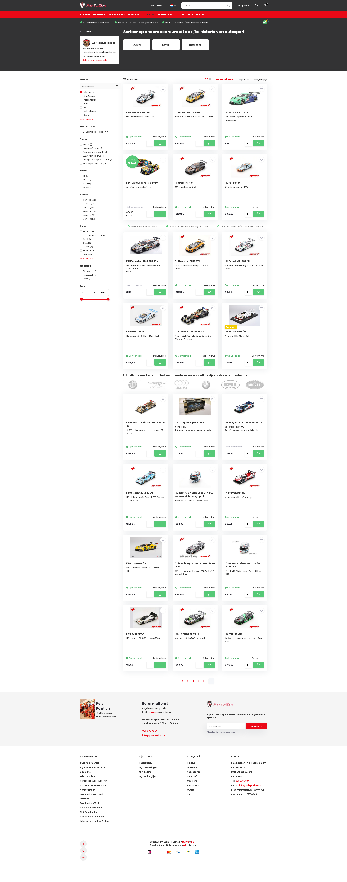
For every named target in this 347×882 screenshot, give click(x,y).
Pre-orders (165, 14)
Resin (88, 278)
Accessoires (116, 14)
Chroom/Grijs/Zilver (94, 235)
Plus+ (194, 842)
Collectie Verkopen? (91, 807)
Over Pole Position (89, 763)
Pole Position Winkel (90, 803)
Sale (190, 14)
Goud (87, 242)
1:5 (86, 176)
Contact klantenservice (93, 785)
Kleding (85, 14)
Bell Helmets (89, 111)
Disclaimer (85, 771)
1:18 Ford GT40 (233, 182)
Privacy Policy (87, 776)
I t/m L (88, 207)
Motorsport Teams (94, 163)
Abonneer (256, 726)
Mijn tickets (145, 771)
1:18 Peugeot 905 (135, 633)
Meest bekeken (224, 79)
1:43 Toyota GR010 (235, 492)
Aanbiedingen (87, 789)
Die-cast (90, 271)
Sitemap (84, 798)
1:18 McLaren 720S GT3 (187, 261)
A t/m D (89, 200)
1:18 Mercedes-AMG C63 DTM (142, 261)
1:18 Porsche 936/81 (235, 331)
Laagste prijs (243, 79)
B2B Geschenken (89, 812)
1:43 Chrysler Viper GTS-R (189, 422)
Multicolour (91, 250)
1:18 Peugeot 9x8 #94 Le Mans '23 (243, 422)
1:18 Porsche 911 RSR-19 (187, 112)
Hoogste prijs (260, 79)
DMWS (185, 842)
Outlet (180, 14)
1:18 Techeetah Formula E (189, 331)
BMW (86, 107)
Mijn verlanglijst (147, 776)
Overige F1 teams (93, 148)
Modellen (99, 14)
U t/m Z (89, 218)
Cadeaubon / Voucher (92, 816)
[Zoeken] (228, 5)
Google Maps (152, 712)
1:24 (87, 183)
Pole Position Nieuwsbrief (93, 794)
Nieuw (200, 14)
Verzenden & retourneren (93, 780)
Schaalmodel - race (96, 131)
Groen (88, 246)
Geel (87, 239)
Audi (85, 103)
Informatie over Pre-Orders (94, 821)
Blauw (88, 231)
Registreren (145, 763)
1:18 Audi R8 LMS (233, 633)
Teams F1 (133, 14)
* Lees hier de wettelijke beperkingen (221, 732)
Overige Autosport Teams (98, 159)
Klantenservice (157, 5)
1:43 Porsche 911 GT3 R (187, 633)
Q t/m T (89, 215)
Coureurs (148, 14)
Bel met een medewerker (95, 60)
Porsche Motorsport (95, 152)
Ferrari (87, 144)
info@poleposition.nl (153, 735)
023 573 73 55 (150, 730)
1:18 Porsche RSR (184, 182)
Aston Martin (89, 99)
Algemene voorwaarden (93, 767)
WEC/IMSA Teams (94, 155)
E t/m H (89, 203)
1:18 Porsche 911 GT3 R (138, 112)
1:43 (87, 187)
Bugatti (87, 115)
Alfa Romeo (89, 96)
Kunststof (89, 274)
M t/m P (89, 211)
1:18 (87, 179)
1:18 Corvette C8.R (136, 563)
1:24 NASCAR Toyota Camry (142, 182)
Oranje (88, 254)
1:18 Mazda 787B (135, 331)
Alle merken (89, 92)
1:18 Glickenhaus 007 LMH (140, 492)
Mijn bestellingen (148, 767)
